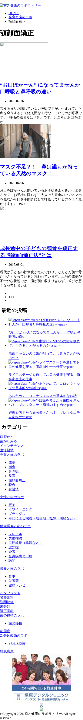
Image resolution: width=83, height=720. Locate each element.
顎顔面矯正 (17, 480)
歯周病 (5, 631)
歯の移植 (15, 623)
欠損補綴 (15, 538)
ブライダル (17, 514)
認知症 (14, 547)
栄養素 (14, 581)
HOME (14, 13)
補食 (12, 467)
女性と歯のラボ (12, 497)
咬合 (12, 485)
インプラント (10, 593)
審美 (12, 505)
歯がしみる (8, 441)
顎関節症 (7, 602)
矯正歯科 (7, 611)
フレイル (15, 534)
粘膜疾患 (7, 651)
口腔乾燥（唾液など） (26, 543)
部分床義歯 (17, 643)
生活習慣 (7, 450)
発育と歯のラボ (20, 17)
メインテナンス (12, 445)
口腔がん (7, 437)
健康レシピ (17, 585)
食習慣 (14, 489)
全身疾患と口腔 (20, 556)
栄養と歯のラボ (12, 568)
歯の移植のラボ (12, 615)
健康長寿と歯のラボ (15, 526)
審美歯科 (7, 597)
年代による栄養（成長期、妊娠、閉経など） (43, 518)
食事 (12, 576)
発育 (12, 476)
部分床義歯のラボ (13, 635)
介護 (12, 552)
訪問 (12, 560)
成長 (12, 462)
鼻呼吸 (14, 471)
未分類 (5, 606)
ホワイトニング (20, 509)
